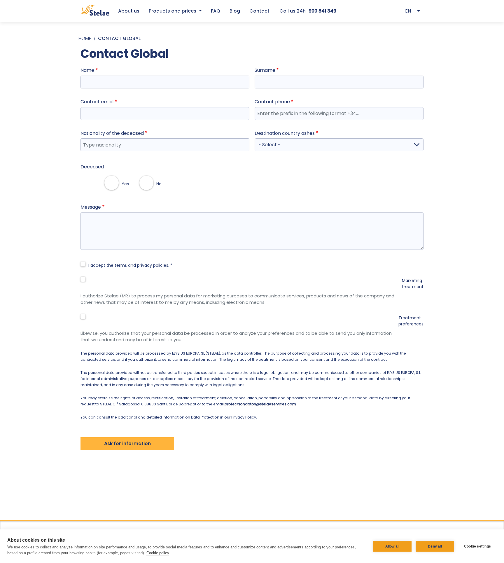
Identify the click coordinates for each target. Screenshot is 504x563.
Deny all (435, 546)
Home (84, 38)
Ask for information (127, 443)
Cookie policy (157, 553)
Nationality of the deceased (112, 133)
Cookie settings (477, 546)
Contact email (96, 101)
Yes (125, 184)
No (159, 184)
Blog (235, 11)
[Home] (95, 11)
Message (90, 207)
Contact (259, 11)
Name (87, 70)
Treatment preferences (411, 321)
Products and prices (172, 11)
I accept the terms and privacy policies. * (130, 265)
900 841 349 (322, 11)
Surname (265, 70)
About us (128, 11)
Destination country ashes (285, 133)
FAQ (215, 11)
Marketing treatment (413, 284)
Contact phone (272, 101)
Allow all (392, 546)
